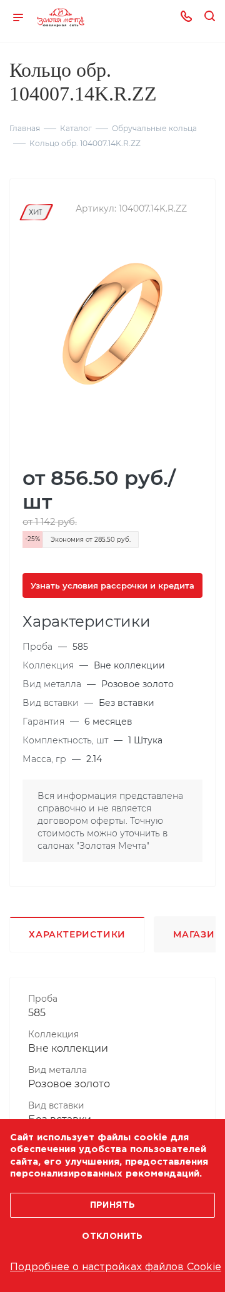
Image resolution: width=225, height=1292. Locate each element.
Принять (113, 1205)
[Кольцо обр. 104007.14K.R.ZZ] (112, 323)
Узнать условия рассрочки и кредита (112, 585)
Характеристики (77, 934)
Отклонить (112, 1236)
